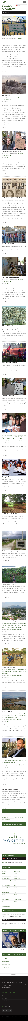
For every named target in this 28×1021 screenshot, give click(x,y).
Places (15, 892)
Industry (15, 887)
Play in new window (11, 440)
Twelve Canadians (17, 815)
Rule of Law (4, 897)
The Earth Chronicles (6, 971)
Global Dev (4, 883)
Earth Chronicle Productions (7, 967)
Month (13, 858)
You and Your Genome (18, 817)
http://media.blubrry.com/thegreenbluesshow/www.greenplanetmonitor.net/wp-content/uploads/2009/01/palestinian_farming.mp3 (14, 762)
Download (8, 40)
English (18, 5)
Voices (15, 901)
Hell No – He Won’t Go (7, 1001)
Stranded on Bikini (6, 919)
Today (3, 858)
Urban (3, 901)
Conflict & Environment (6, 876)
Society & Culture (5, 899)
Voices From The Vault (6, 904)
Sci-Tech (15, 897)
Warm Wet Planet (5, 817)
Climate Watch (4, 958)
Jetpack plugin (4, 862)
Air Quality (4, 871)
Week (8, 858)
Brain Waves (4, 815)
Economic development (6, 880)
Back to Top (13, 974)
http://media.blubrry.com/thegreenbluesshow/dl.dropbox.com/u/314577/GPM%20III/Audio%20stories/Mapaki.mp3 (14, 671)
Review (15, 894)
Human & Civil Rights (6, 887)
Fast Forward (16, 880)
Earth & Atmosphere (6, 878)
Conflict (15, 873)
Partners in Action (5, 961)
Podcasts (3, 894)
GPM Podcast (16, 883)
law (2, 890)
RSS (8, 42)
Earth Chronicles (17, 878)
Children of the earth (6, 964)
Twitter (14, 1019)
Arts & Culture (17, 871)
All (17, 858)
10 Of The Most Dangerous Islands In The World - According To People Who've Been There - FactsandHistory (14, 916)
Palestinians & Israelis (6, 892)
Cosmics (15, 876)
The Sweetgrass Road (6, 995)
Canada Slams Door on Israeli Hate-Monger (12, 945)
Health (15, 885)
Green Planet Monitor (6, 819)
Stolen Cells (4, 998)
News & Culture (17, 890)
